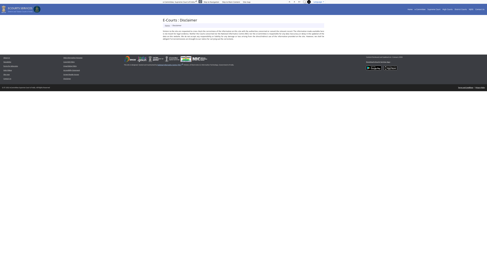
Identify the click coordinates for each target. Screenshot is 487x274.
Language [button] (318, 2)
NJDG (471, 9)
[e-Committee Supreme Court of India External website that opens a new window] (172, 60)
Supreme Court (434, 9)
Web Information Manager (73, 58)
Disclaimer (67, 79)
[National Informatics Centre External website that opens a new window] (199, 60)
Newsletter (7, 62)
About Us (6, 58)
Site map (246, 2)
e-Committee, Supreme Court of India (179, 2)
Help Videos (7, 70)
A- (290, 2)
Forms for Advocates (10, 66)
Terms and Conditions (465, 88)
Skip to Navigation (211, 2)
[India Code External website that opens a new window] (186, 60)
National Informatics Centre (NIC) (170, 65)
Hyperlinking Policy (70, 66)
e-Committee (420, 9)
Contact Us (479, 9)
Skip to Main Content (231, 2)
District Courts (461, 9)
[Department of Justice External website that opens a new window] (156, 60)
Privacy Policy (480, 88)
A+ (299, 2)
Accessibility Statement (71, 70)
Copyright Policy (69, 62)
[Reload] (200, 1)
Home (410, 9)
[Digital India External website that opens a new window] (130, 60)
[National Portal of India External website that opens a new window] (142, 60)
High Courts (447, 9)
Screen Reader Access (71, 74)
